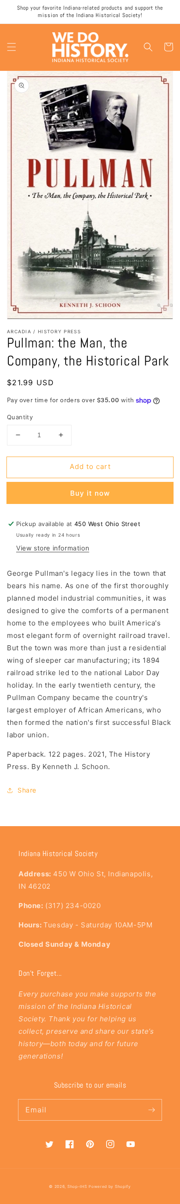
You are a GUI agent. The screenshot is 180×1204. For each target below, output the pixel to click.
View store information (52, 548)
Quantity (20, 417)
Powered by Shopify (110, 1186)
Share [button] (27, 790)
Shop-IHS (77, 1186)
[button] (11, 47)
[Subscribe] (151, 1110)
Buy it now (90, 493)
